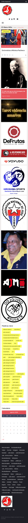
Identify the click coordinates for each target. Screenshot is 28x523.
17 (3, 430)
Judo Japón (16, 382)
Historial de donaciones (16, 492)
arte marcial (6, 332)
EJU (15, 343)
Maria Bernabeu (18, 393)
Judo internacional (20, 452)
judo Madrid (6, 385)
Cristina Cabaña (7, 343)
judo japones (6, 382)
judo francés (15, 379)
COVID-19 (18, 340)
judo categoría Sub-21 (8, 374)
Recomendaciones (6, 458)
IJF (13, 351)
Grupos (19, 484)
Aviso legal (11, 487)
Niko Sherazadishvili (8, 396)
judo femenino (16, 376)
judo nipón (6, 387)
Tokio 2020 (14, 399)
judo (4, 357)
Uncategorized (5, 460)
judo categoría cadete (8, 360)
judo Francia (6, 379)
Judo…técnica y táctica (7, 455)
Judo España (20, 374)
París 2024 (19, 396)
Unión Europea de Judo (18, 401)
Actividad (9, 482)
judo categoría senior (8, 368)
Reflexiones (15, 458)
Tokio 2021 (6, 401)
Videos (12, 460)
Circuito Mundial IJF (8, 340)
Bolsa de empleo (6, 447)
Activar (13, 484)
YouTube (9, 450)
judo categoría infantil (8, 362)
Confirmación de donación (18, 490)
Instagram (15, 450)
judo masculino (16, 385)
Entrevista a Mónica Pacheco (13, 50)
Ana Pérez (17, 329)
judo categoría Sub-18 (8, 371)
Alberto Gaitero (7, 329)
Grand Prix (16, 349)
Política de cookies (6, 490)
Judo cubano (11, 452)
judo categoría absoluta (14, 357)
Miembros (15, 482)
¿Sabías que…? (19, 460)
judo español (6, 376)
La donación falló (6, 492)
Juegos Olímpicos (7, 390)
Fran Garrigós (6, 349)
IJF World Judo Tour (8, 354)
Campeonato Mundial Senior (10, 337)
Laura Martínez (7, 393)
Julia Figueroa (18, 390)
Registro (4, 484)
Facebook (4, 452)
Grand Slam (6, 351)
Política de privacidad (20, 487)
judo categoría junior (8, 365)
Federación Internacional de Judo (11, 346)
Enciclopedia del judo (16, 447)
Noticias (16, 455)
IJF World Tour (20, 354)
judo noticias (15, 387)
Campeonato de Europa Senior (11, 335)
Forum (20, 482)
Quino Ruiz (6, 399)
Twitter (3, 450)
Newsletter (4, 487)
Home (15, 27)
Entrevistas (6, 31)
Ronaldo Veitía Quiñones (8, 46)
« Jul (3, 439)
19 (10, 430)
